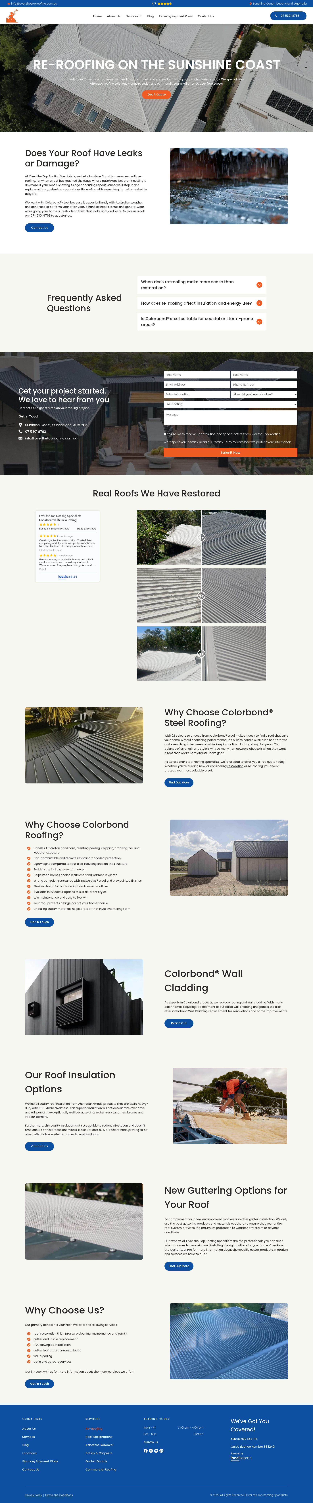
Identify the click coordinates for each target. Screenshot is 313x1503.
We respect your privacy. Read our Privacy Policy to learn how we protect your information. (228, 442)
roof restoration (45, 1333)
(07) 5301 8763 (39, 215)
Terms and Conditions (59, 1495)
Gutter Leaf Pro (181, 1250)
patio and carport (46, 1362)
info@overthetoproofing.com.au (34, 3)
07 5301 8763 (35, 431)
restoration (235, 766)
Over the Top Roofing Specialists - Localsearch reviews (68, 546)
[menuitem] (97, 16)
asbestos (55, 189)
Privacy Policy (33, 1495)
